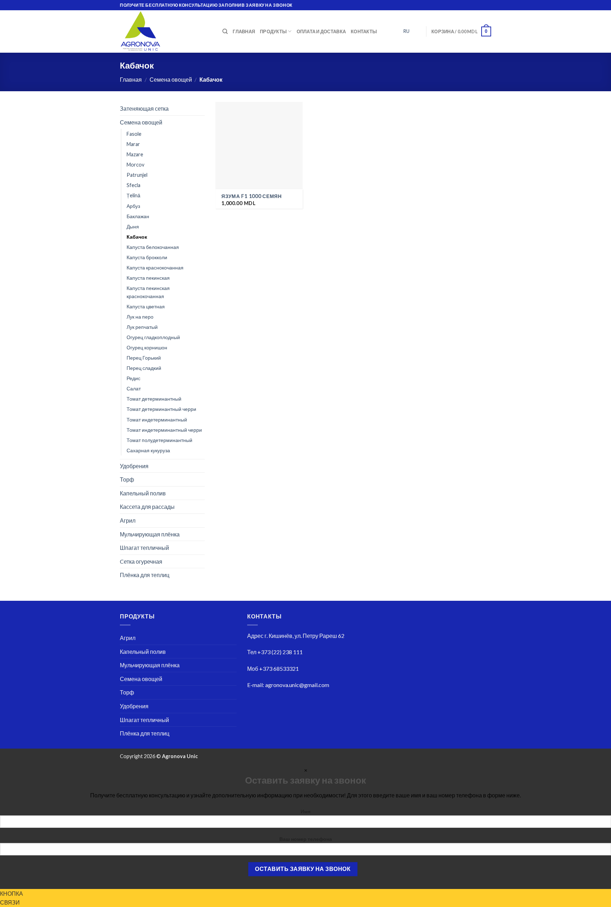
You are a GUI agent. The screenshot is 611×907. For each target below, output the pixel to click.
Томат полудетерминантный (159, 440)
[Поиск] (225, 31)
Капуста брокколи (147, 257)
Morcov (135, 165)
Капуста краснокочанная (155, 267)
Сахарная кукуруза (148, 450)
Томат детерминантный (154, 399)
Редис (133, 378)
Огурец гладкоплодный (153, 337)
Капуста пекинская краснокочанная (148, 292)
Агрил (127, 520)
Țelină (133, 195)
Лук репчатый (142, 327)
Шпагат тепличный (144, 547)
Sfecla (133, 185)
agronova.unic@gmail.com (297, 684)
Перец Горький (144, 358)
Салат (134, 388)
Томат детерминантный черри (161, 409)
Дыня (133, 226)
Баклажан (138, 216)
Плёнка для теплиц (144, 574)
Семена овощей (171, 79)
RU (406, 31)
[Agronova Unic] (166, 31)
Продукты (273, 31)
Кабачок (137, 236)
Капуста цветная (146, 306)
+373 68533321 (279, 668)
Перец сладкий (144, 368)
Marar (133, 144)
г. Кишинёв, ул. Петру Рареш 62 (304, 635)
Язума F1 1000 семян (251, 196)
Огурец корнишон (147, 347)
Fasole (134, 134)
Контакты (364, 31)
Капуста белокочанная (153, 247)
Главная (244, 31)
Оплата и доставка (321, 31)
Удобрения (134, 465)
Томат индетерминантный (157, 419)
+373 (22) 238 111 (280, 652)
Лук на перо (140, 317)
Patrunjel (137, 175)
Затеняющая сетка (144, 108)
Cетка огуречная (141, 561)
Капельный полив (143, 493)
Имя (305, 811)
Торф (127, 479)
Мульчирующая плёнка (150, 533)
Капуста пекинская (148, 278)
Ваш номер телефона (305, 839)
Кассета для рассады (147, 506)
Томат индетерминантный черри (164, 429)
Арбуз (133, 206)
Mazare (135, 154)
